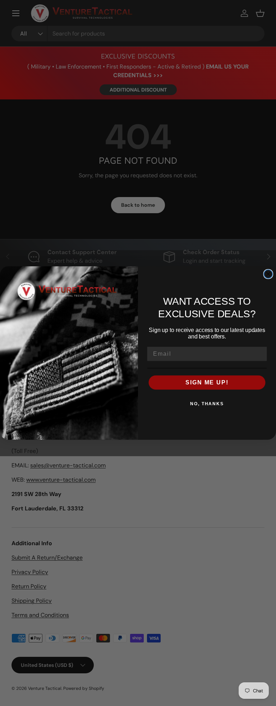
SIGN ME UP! (206, 382)
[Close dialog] (268, 274)
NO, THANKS (207, 403)
